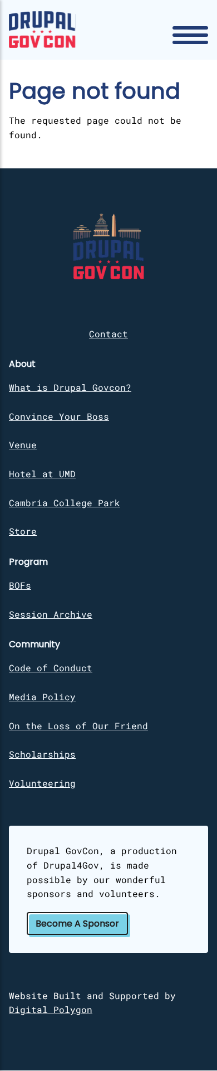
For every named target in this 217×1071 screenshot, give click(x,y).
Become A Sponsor (77, 923)
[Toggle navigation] (190, 35)
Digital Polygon (50, 1009)
